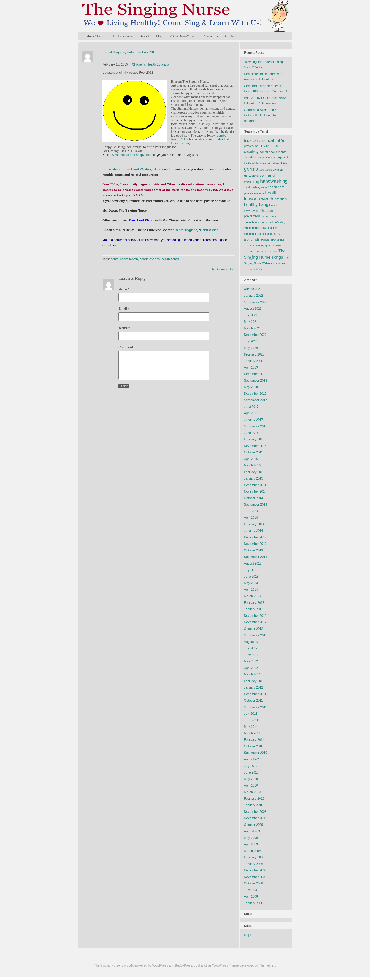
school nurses (265, 233)
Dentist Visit (209, 230)
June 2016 (251, 433)
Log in (248, 935)
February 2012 (254, 681)
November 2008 (255, 877)
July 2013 (250, 570)
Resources (210, 36)
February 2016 (254, 439)
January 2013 (253, 609)
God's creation (274, 169)
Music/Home (95, 36)
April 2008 (251, 896)
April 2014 (251, 517)
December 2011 (255, 694)
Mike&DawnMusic (182, 36)
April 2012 (251, 668)
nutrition (273, 227)
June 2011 (251, 720)
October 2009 (253, 824)
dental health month (124, 259)
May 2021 (251, 321)
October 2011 (253, 700)
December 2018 (255, 374)
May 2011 (251, 726)
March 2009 (252, 851)
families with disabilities (271, 163)
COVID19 (265, 146)
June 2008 (251, 890)
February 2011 (254, 739)
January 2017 (253, 419)
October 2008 (253, 883)
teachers (249, 251)
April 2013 (251, 589)
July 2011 (250, 713)
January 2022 (253, 295)
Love (247, 210)
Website (124, 328)
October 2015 (253, 452)
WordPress (160, 965)
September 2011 (255, 707)
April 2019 (251, 367)
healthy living (256, 204)
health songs (170, 259)
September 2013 (255, 557)
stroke (277, 245)
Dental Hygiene (186, 230)
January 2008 (253, 903)
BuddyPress (183, 965)
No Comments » (223, 269)
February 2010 (254, 798)
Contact (230, 36)
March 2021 (252, 328)
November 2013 (255, 543)
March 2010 (252, 792)
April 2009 (251, 844)
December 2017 (255, 393)
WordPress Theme (225, 965)
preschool (250, 233)
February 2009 (254, 857)
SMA (273, 239)
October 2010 (253, 746)
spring (268, 245)
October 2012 (253, 628)
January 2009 (253, 864)
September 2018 (255, 380)
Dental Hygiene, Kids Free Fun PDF (128, 52)
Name (123, 289)
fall (253, 163)
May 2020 (251, 348)
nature (256, 227)
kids (279, 205)
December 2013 (255, 537)
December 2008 (255, 870)
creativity (251, 152)
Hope (272, 205)
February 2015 (254, 472)
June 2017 (251, 406)
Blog (159, 36)
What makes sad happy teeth (131, 155)
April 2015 (251, 459)
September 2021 (255, 302)
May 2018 (251, 387)
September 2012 (255, 635)
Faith (247, 163)
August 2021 (252, 308)
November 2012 (255, 622)
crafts (275, 146)
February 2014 (254, 524)
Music (247, 227)
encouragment (278, 157)
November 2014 (255, 491)
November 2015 (255, 446)
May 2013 (251, 583)
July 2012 (250, 648)
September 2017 (255, 400)
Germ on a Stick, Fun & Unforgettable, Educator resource (260, 115)
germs (251, 169)
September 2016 (255, 426)
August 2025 (252, 289)
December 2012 (255, 615)
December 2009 (255, 811)
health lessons (150, 259)
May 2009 (251, 838)
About (145, 36)
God (261, 169)
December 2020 (255, 334)
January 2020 (253, 361)
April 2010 (251, 785)
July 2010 (250, 766)
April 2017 (251, 413)
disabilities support (255, 157)
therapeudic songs (266, 251)
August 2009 (252, 831)
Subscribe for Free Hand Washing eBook (132, 169)
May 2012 (251, 661)
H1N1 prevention (254, 175)
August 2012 (252, 642)
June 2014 (251, 511)
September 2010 (255, 752)
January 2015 (253, 478)
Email (123, 308)
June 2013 (251, 576)
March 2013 (252, 596)
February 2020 (254, 354)
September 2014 (255, 504)
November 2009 (255, 818)
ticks (259, 269)
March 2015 (252, 465)
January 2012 (253, 687)
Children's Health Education (151, 64)
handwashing (274, 181)
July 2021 (250, 315)
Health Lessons (122, 36)
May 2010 (251, 779)
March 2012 (252, 674)
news (264, 227)
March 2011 (252, 733)
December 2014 (255, 485)
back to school (255, 141)
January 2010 (253, 805)
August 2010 (252, 759)
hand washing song (255, 187)
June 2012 (251, 655)
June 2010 (251, 772)
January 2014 (253, 530)
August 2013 (252, 563)
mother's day (276, 222)
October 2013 (253, 550)
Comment (125, 347)
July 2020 (250, 341)
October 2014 (253, 498)
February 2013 (254, 602)
